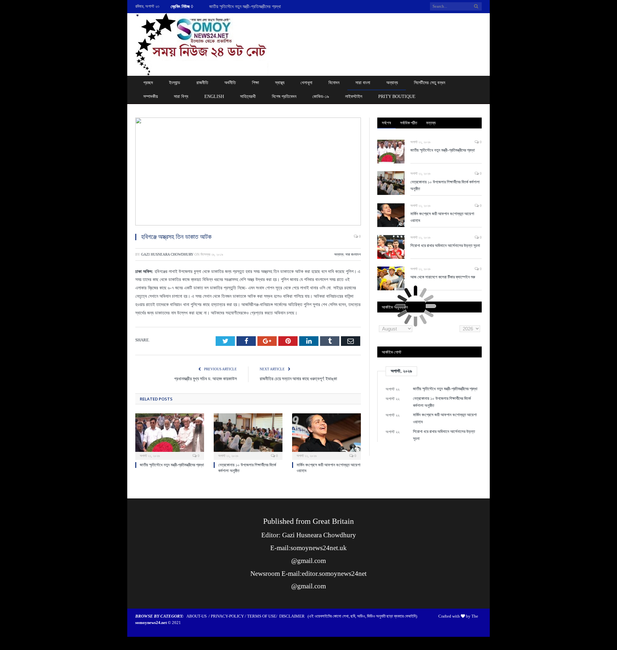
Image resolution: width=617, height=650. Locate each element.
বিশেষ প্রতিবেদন (284, 96)
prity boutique (397, 96)
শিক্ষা (255, 82)
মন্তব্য (431, 123)
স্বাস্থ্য (279, 82)
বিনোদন (333, 82)
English (214, 96)
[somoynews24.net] (202, 43)
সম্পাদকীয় (150, 96)
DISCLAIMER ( (294, 616)
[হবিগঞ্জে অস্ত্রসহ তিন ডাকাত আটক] (248, 172)
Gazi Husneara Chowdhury (167, 254)
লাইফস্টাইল (353, 96)
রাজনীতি (202, 82)
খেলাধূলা (306, 82)
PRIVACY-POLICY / (229, 616)
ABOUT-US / (198, 616)
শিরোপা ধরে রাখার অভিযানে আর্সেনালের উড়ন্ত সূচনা (445, 245)
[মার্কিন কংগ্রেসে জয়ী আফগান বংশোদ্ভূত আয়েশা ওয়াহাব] (326, 435)
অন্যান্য (392, 82)
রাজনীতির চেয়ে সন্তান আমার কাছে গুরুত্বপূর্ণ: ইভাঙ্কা (298, 378)
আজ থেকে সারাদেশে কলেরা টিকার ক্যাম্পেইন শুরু (442, 277)
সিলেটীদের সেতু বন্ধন (429, 82)
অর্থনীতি (230, 82)
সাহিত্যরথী (248, 96)
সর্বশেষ (386, 123)
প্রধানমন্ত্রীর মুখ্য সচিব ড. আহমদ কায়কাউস (205, 378)
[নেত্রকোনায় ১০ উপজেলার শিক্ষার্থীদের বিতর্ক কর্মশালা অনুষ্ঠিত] (248, 435)
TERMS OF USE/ (263, 616)
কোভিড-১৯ (320, 96)
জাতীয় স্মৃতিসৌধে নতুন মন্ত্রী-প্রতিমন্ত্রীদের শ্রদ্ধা (245, 6)
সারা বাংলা (362, 82)
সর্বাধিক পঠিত (408, 123)
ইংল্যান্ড (174, 82)
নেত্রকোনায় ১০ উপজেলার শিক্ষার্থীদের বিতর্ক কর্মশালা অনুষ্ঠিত (445, 185)
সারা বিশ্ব (181, 96)
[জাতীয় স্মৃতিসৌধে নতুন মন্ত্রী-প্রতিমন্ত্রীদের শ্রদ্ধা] (169, 435)
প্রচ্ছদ (148, 82)
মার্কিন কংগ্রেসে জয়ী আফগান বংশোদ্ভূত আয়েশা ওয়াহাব (442, 217)
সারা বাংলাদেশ (353, 254)
